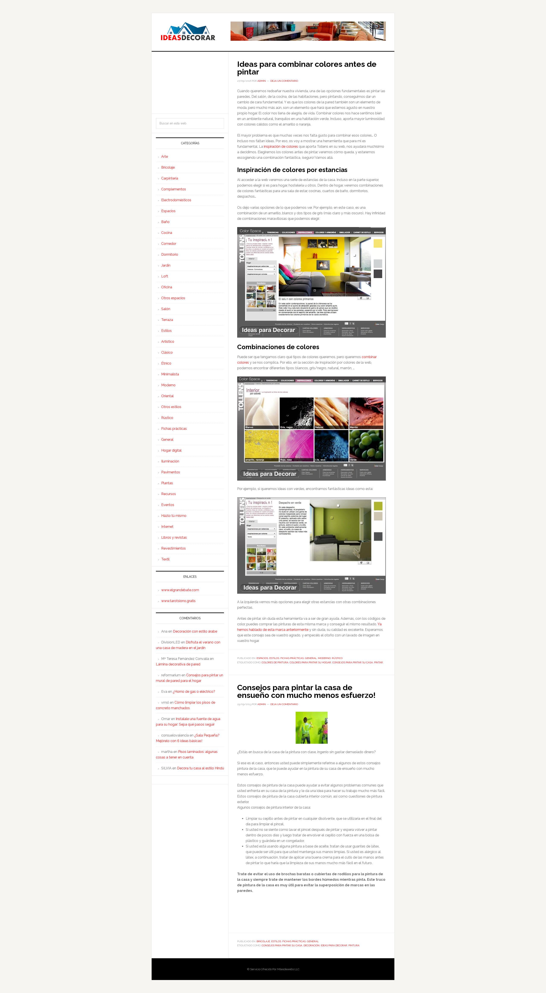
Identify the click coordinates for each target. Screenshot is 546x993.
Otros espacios (173, 298)
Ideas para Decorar (188, 31)
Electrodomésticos (176, 200)
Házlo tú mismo (173, 516)
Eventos (167, 505)
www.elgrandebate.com (180, 590)
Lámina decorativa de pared (178, 664)
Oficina (166, 287)
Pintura (354, 945)
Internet (167, 527)
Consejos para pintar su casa (352, 662)
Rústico (337, 658)
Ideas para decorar (334, 945)
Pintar (378, 662)
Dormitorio (169, 254)
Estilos (274, 658)
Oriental (167, 396)
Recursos (168, 494)
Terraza (167, 320)
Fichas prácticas (292, 658)
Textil (165, 559)
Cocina (166, 233)
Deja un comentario (284, 80)
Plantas (167, 483)
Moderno (324, 658)
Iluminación (170, 461)
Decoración (311, 945)
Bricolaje (263, 941)
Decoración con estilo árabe (195, 631)
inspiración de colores (281, 146)
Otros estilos (171, 407)
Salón (165, 309)
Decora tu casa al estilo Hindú (200, 768)
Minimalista (170, 374)
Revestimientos (173, 548)
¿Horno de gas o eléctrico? (194, 692)
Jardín (165, 265)
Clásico (167, 352)
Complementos (173, 189)
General (311, 658)
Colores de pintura (275, 662)
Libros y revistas (174, 537)
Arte (164, 157)
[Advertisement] (190, 82)
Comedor (168, 244)
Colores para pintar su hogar (310, 662)
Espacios (262, 658)
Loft (164, 276)
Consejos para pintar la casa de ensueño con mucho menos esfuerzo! (306, 691)
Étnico (166, 363)
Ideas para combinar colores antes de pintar (306, 68)
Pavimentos (170, 472)
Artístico (167, 342)
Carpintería (169, 178)
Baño (165, 222)
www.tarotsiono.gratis (178, 601)
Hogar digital (171, 450)
